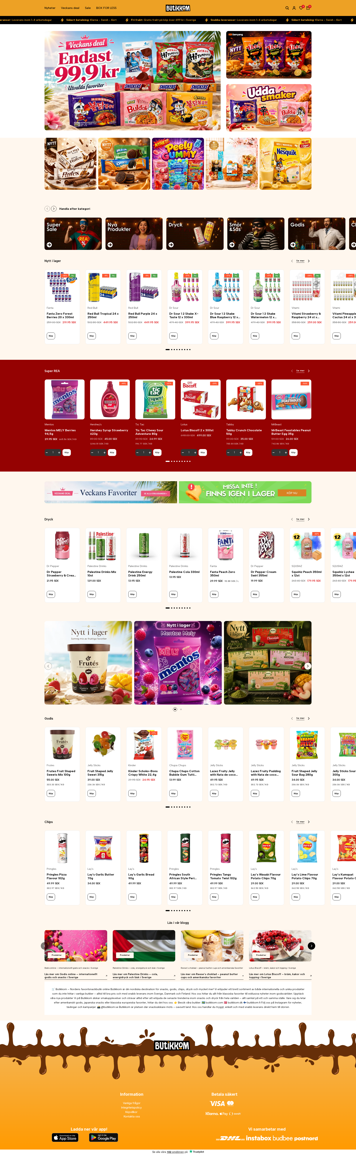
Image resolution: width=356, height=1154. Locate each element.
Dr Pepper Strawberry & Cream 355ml (61, 573)
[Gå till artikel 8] (187, 349)
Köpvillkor (131, 1112)
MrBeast (276, 424)
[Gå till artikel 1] (168, 349)
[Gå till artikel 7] (184, 349)
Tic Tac (139, 424)
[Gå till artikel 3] (174, 349)
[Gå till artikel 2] (171, 349)
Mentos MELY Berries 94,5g (60, 432)
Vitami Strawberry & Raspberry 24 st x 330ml (306, 315)
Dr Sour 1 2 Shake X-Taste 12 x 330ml (183, 315)
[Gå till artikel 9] (189, 349)
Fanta (50, 308)
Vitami (295, 308)
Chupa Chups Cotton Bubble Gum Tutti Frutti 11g (184, 772)
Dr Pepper (53, 566)
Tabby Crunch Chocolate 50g (244, 432)
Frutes (50, 765)
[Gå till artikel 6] (182, 349)
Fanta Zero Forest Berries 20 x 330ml (60, 315)
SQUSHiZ (297, 566)
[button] (64, 413)
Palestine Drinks (97, 566)
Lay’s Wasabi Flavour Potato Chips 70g (266, 876)
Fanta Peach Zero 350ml (222, 573)
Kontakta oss (131, 1116)
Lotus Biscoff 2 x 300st (197, 430)
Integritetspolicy (131, 1107)
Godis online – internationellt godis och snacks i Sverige (71, 968)
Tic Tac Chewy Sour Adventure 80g (149, 432)
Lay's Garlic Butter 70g (101, 876)
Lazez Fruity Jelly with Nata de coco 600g (223, 772)
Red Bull (92, 308)
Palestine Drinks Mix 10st (102, 573)
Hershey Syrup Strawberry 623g (109, 432)
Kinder (132, 765)
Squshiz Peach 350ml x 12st (307, 573)
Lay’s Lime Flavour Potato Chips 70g (305, 876)
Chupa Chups (177, 765)
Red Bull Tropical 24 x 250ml (103, 315)
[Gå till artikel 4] (176, 349)
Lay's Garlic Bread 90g (141, 876)
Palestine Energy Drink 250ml (140, 573)
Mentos (49, 424)
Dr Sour (173, 308)
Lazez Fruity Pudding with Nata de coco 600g (266, 772)
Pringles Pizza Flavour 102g (57, 876)
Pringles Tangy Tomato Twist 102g (223, 876)
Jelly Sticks (94, 765)
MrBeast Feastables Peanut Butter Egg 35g (291, 432)
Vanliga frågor (131, 1103)
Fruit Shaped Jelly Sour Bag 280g (304, 772)
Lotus (184, 424)
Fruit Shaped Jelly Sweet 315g (100, 772)
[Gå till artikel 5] (179, 349)
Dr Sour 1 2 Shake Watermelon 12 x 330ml (263, 315)
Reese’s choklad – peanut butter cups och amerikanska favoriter (212, 968)
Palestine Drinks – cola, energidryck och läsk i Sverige (139, 968)
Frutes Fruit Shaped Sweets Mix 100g (61, 772)
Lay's (90, 869)
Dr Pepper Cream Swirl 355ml (263, 573)
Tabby (230, 424)
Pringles (51, 869)
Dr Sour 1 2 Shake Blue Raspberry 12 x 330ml (224, 315)
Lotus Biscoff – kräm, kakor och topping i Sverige (272, 968)
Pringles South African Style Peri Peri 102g (182, 876)
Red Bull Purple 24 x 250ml (142, 315)
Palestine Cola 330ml (184, 572)
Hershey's (96, 424)
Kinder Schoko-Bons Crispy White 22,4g (143, 772)
